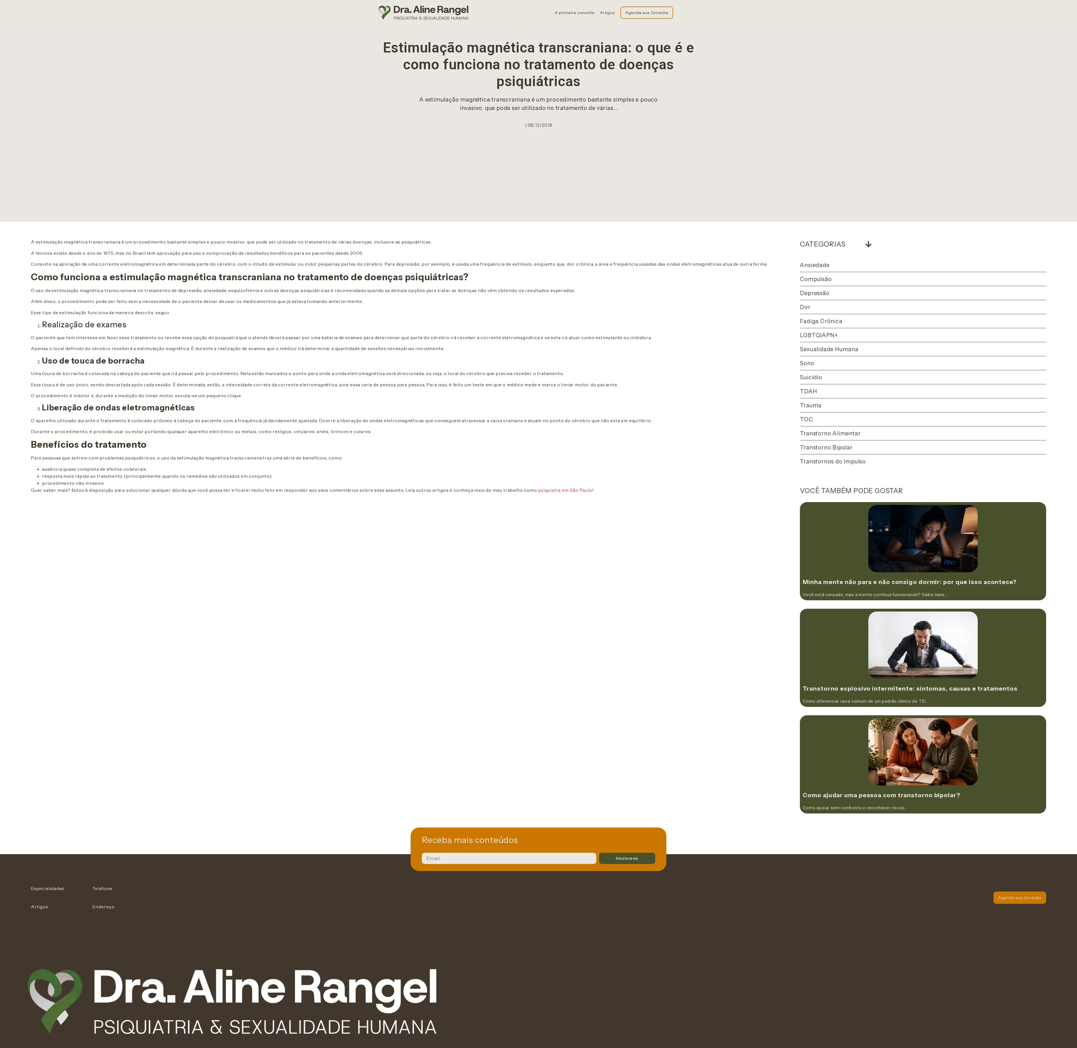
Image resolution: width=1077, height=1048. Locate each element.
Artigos (607, 12)
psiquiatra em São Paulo (565, 490)
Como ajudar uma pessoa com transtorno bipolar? (881, 795)
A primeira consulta (574, 12)
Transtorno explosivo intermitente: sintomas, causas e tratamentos (910, 688)
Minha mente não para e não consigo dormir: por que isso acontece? (910, 581)
